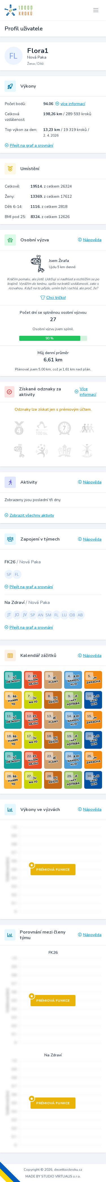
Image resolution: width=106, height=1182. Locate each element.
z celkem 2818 (49, 206)
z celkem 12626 (50, 216)
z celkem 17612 (51, 196)
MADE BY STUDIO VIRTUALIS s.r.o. (53, 1176)
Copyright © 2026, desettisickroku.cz (53, 1169)
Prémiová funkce (53, 869)
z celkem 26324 (51, 186)
